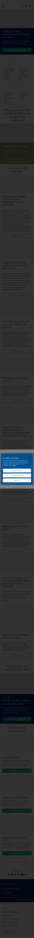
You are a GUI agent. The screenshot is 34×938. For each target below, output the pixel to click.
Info (14, 465)
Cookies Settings (17, 470)
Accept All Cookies (17, 475)
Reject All (17, 480)
